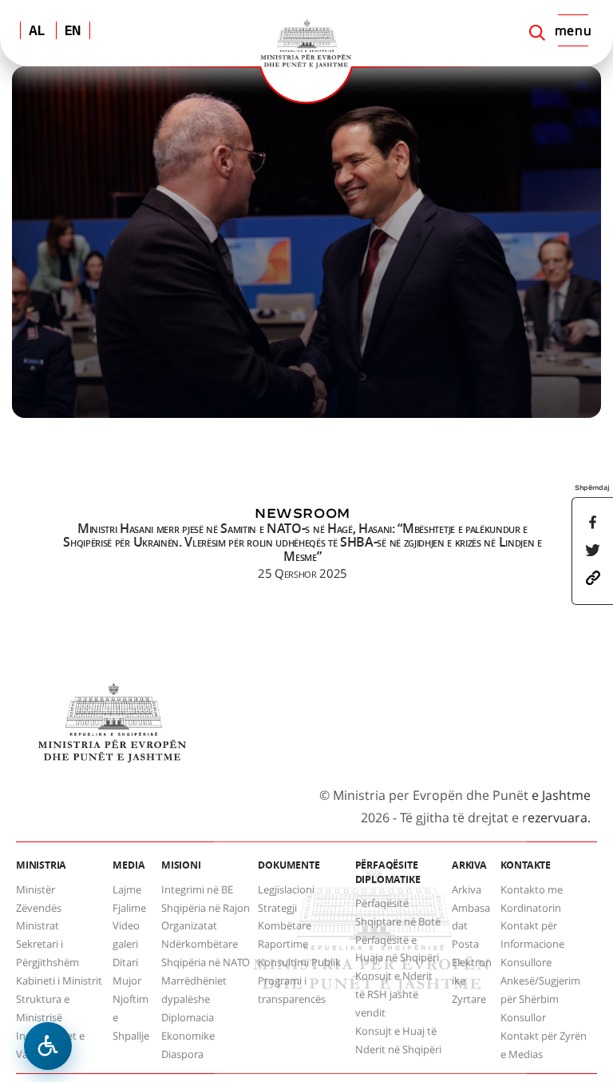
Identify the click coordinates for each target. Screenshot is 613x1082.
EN (73, 32)
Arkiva (466, 889)
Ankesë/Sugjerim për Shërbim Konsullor (540, 998)
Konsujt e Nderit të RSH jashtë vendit (394, 994)
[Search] (537, 33)
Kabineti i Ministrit (59, 980)
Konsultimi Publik (299, 962)
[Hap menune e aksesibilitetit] (48, 1046)
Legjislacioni (286, 889)
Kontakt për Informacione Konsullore (532, 943)
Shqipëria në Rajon (205, 908)
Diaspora (182, 1054)
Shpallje (131, 1035)
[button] (593, 577)
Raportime (283, 944)
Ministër (35, 889)
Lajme (127, 889)
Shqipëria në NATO (205, 962)
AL (37, 32)
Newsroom (302, 513)
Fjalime (129, 908)
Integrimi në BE (197, 889)
